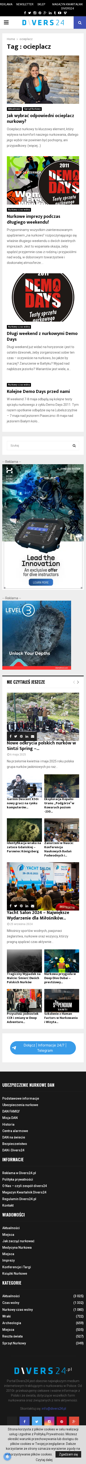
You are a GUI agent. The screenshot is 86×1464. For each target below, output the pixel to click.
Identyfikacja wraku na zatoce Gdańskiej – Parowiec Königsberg (24, 847)
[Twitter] (37, 1422)
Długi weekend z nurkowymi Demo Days (42, 336)
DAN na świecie (13, 1137)
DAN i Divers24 (13, 1150)
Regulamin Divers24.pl (19, 1199)
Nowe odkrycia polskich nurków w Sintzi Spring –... (41, 745)
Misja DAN (10, 1118)
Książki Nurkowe (14, 1273)
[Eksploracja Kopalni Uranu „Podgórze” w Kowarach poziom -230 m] (61, 786)
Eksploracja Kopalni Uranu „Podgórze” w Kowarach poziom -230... (59, 805)
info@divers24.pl (54, 1408)
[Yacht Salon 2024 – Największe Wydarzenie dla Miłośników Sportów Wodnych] (43, 886)
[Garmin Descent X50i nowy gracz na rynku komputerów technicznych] (24, 786)
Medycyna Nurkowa (17, 1247)
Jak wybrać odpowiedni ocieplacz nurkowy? (40, 118)
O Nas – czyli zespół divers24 (24, 1186)
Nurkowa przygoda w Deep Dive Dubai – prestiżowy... (60, 978)
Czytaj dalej (44, 1459)
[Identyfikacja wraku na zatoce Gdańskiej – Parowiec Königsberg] (24, 830)
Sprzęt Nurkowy (32, 109)
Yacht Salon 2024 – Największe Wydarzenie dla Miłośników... (38, 915)
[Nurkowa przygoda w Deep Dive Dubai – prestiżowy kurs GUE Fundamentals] (61, 961)
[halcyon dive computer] (43, 589)
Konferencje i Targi (16, 1267)
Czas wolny (10, 1303)
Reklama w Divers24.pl (19, 1173)
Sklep (41, 4)
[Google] (74, 1422)
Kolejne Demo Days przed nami (38, 391)
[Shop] (20, 13)
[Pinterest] (62, 1422)
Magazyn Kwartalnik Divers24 (67, 6)
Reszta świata (12, 1336)
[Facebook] (24, 1422)
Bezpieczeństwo (14, 1144)
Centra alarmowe (15, 1131)
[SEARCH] (74, 445)
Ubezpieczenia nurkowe (20, 1105)
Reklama (6, 4)
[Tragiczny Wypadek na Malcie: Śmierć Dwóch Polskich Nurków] (24, 961)
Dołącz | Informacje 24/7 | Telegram (45, 1048)
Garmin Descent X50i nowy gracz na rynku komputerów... (23, 803)
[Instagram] (49, 1422)
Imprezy (8, 1260)
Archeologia (11, 1323)
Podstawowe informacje (20, 1098)
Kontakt (8, 1205)
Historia (8, 1124)
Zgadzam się (68, 1454)
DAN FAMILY (11, 1111)
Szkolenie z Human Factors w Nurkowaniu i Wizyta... (61, 1018)
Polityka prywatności (17, 1179)
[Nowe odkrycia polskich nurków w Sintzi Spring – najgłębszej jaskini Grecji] (43, 717)
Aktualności (14, 109)
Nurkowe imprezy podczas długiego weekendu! (33, 219)
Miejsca (8, 1234)
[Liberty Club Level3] (36, 668)
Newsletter (24, 4)
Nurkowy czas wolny (19, 209)
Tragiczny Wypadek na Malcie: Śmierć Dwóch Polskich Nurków (24, 978)
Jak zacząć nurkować (18, 1241)
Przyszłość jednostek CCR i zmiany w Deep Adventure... (23, 1018)
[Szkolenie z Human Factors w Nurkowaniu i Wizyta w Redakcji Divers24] (61, 1000)
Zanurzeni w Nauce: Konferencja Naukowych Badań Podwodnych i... (59, 849)
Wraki (6, 1316)
